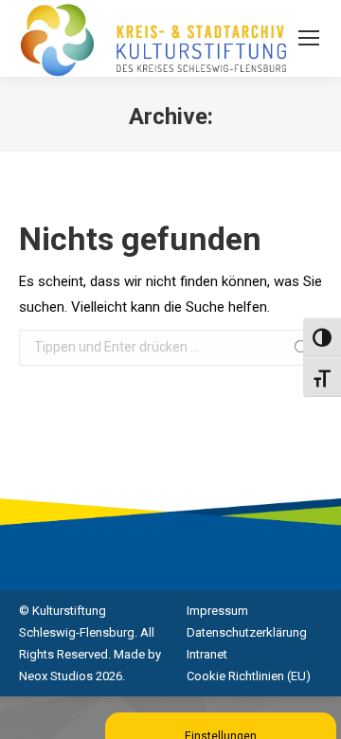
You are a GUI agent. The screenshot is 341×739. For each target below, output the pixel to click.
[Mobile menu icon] (309, 38)
